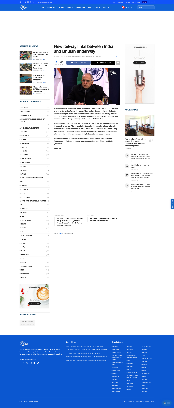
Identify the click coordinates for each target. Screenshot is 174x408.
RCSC (21, 232)
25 (44, 59)
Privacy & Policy (135, 2)
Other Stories (76, 56)
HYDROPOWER (25, 197)
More (105, 7)
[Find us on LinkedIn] (33, 2)
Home (42, 7)
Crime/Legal (24, 136)
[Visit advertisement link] (35, 296)
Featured (23, 170)
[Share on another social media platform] (118, 63)
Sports (70, 7)
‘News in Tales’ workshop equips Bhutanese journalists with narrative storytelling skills (135, 142)
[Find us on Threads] (30, 2)
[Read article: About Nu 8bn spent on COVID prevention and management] (26, 90)
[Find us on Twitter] (25, 2)
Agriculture (25, 111)
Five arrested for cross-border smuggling (39, 77)
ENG (144, 2)
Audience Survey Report (29, 128)
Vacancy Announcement (27, 324)
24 (45, 70)
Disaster (23, 147)
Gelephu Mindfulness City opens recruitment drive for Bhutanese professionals (140, 186)
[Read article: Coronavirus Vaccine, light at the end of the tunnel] (26, 55)
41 (44, 94)
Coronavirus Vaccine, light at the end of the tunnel (40, 54)
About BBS (127, 2)
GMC (114, 2)
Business (50, 7)
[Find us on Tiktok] (38, 363)
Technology (24, 255)
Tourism (23, 262)
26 (45, 82)
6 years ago (38, 59)
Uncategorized (26, 266)
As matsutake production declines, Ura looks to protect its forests (86, 350)
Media (22, 216)
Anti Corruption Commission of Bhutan (32, 120)
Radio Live (129, 7)
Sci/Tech (23, 243)
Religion (23, 239)
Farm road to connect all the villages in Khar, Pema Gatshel (41, 66)
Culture (23, 139)
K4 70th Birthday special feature (33, 201)
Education (80, 7)
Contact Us (120, 2)
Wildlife (23, 278)
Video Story (24, 274)
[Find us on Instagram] (28, 2)
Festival (23, 174)
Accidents (24, 108)
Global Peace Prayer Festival (32, 178)
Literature (24, 209)
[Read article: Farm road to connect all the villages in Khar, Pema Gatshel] (26, 67)
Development (25, 143)
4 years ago (38, 94)
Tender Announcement (27, 321)
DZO (152, 2)
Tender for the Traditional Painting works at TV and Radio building (86, 357)
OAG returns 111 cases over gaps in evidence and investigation (86, 360)
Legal (22, 205)
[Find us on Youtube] (20, 2)
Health (22, 193)
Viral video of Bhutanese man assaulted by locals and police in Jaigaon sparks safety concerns (140, 156)
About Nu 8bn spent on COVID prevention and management (41, 89)
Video (83, 56)
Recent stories (26, 235)
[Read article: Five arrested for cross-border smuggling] (26, 78)
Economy (68, 56)
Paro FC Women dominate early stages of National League (84, 346)
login (60, 234)
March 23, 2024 (58, 56)
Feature (23, 166)
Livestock (24, 212)
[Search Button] (152, 7)
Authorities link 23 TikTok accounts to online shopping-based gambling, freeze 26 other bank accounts (142, 176)
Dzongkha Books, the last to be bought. (140, 166)
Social (22, 247)
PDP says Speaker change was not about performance (83, 353)
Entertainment (26, 159)
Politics (61, 7)
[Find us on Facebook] (22, 2)
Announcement (94, 7)
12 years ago (38, 70)
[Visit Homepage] (24, 7)
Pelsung (23, 224)
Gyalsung (23, 186)
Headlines (24, 189)
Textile (22, 258)
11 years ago (38, 82)
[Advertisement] (87, 26)
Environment (25, 163)
